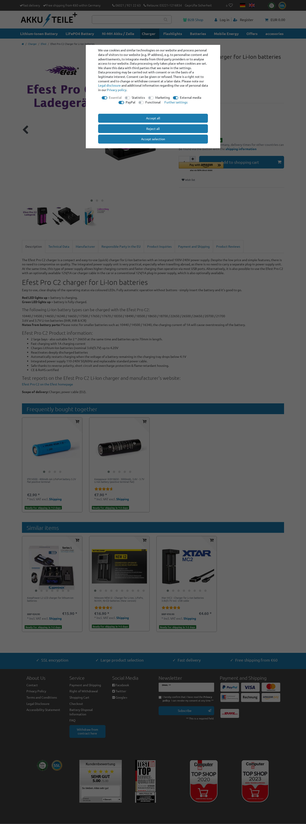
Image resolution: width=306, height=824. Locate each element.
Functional (153, 102)
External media (190, 97)
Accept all (153, 118)
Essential (115, 97)
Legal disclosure (109, 85)
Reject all (153, 129)
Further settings (175, 102)
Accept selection (153, 139)
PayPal (130, 102)
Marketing (162, 97)
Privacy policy (116, 90)
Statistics (138, 97)
